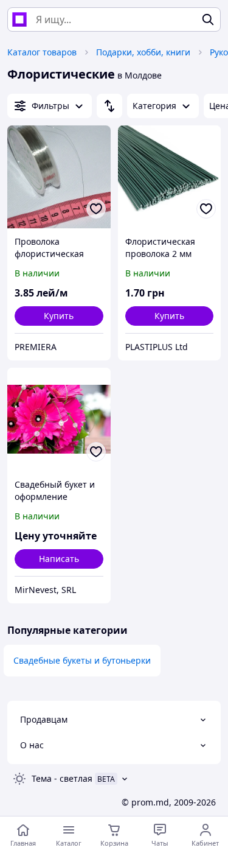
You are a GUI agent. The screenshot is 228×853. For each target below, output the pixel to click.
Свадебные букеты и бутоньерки (82, 660)
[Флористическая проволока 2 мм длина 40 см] (169, 177)
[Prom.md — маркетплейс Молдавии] (19, 19)
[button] (59, 316)
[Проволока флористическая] (59, 177)
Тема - (62, 778)
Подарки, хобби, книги (143, 52)
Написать (59, 558)
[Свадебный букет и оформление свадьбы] (59, 419)
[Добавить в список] (96, 209)
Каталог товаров (42, 52)
